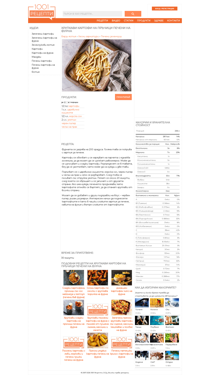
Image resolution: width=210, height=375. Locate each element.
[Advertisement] (44, 122)
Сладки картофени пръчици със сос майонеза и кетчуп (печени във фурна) (73, 293)
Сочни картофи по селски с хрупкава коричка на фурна (98, 291)
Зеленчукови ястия (43, 45)
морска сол (75, 116)
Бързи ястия (69, 36)
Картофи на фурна (42, 53)
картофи (73, 106)
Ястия (36, 72)
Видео (116, 20)
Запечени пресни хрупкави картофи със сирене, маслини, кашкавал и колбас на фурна (121, 323)
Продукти (144, 20)
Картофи (37, 49)
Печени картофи (42, 61)
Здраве (158, 20)
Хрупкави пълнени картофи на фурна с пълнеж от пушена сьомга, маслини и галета (97, 323)
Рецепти (102, 20)
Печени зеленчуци (111, 36)
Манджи (36, 57)
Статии (128, 20)
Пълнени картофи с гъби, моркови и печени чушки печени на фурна (73, 355)
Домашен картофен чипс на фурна (121, 291)
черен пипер (69, 123)
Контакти (173, 20)
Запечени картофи (43, 33)
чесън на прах (69, 126)
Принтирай (123, 97)
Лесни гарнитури (88, 36)
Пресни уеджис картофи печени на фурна (97, 353)
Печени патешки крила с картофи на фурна (121, 353)
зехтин (71, 119)
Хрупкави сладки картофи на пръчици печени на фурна (73, 322)
